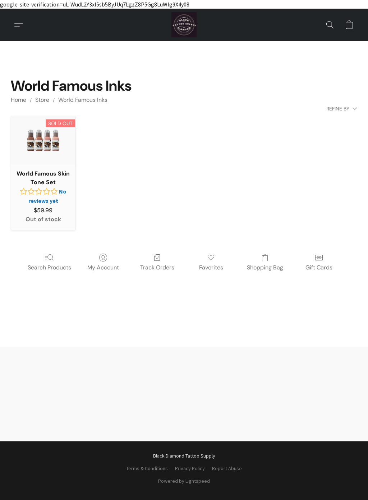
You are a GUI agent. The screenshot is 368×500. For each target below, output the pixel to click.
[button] (184, 24)
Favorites (211, 267)
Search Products (49, 267)
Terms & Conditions (147, 468)
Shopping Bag (265, 267)
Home (18, 100)
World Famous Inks (82, 100)
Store (42, 100)
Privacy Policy (190, 468)
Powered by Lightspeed (184, 481)
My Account (103, 267)
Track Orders (157, 267)
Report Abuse (227, 468)
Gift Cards (318, 267)
